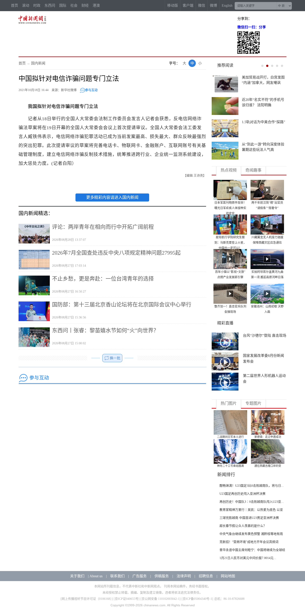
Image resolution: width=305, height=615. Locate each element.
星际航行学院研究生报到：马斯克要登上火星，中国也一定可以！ (230, 242)
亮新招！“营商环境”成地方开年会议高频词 (248, 542)
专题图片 (253, 403)
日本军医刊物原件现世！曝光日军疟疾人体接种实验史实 (230, 208)
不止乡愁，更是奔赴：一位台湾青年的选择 (103, 279)
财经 (85, 5)
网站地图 (228, 576)
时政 (36, 5)
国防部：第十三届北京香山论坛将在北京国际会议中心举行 (121, 305)
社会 (73, 5)
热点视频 (229, 170)
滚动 (25, 5)
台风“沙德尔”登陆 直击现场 (264, 335)
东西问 (49, 5)
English (227, 5)
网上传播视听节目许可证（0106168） (87, 598)
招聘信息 (206, 576)
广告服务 (139, 576)
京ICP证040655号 (126, 598)
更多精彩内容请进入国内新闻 (112, 197)
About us (96, 576)
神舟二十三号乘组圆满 (230, 465)
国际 (62, 5)
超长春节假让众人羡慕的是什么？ (242, 526)
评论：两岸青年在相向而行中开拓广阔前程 (103, 227)
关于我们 (77, 576)
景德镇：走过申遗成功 (267, 436)
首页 (14, 5)
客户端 (188, 5)
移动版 (172, 5)
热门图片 (229, 403)
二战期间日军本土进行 (230, 436)
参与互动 (91, 90)
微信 (201, 5)
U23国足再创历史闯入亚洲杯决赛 (242, 493)
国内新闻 (38, 63)
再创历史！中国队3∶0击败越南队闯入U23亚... (251, 501)
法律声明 (184, 576)
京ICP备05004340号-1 (197, 598)
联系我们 (117, 576)
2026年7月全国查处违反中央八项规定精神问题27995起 (116, 253)
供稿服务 (162, 576)
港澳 (96, 5)
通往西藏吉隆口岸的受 (267, 465)
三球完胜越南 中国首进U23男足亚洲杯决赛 (249, 517)
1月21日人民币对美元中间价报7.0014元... (247, 558)
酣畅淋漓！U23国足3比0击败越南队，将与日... (251, 485)
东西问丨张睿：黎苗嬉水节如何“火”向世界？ (105, 330)
